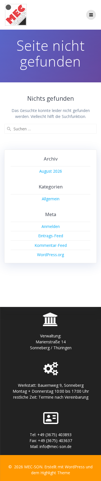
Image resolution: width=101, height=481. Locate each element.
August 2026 (50, 171)
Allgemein (50, 198)
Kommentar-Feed (51, 245)
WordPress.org (50, 254)
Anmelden (51, 226)
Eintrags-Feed (50, 235)
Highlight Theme (55, 472)
